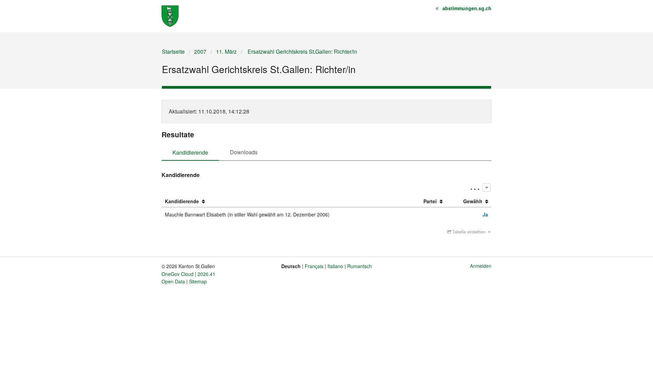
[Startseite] (170, 15)
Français (314, 266)
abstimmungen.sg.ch (466, 8)
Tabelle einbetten (468, 231)
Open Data (173, 281)
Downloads (243, 152)
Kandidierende (190, 152)
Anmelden (480, 265)
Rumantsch (359, 266)
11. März (226, 51)
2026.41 (206, 273)
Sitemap (198, 281)
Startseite (173, 51)
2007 (200, 51)
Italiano (335, 266)
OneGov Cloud (178, 273)
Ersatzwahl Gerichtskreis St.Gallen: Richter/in (301, 51)
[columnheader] (285, 201)
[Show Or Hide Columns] (486, 187)
